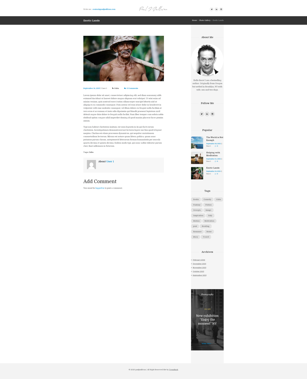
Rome (209, 232)
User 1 (104, 88)
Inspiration (198, 215)
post (195, 226)
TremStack (173, 370)
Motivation (209, 221)
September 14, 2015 (91, 88)
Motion (196, 221)
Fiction (208, 205)
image (208, 210)
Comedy (207, 199)
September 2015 (199, 275)
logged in (99, 188)
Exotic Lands (212, 168)
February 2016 (199, 260)
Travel (206, 237)
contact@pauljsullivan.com (103, 9)
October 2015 (198, 271)
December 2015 (199, 264)
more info (206, 344)
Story (195, 237)
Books (196, 199)
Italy (210, 215)
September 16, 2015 (213, 144)
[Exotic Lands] (123, 58)
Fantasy (196, 205)
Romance (197, 232)
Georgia (197, 210)
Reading (205, 226)
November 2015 (199, 268)
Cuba (116, 88)
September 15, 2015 (213, 159)
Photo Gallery (204, 20)
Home (194, 20)
